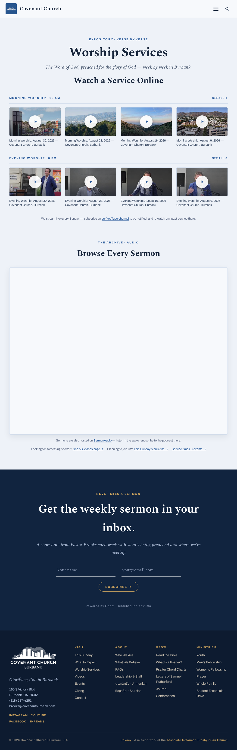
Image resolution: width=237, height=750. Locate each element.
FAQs (119, 669)
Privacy (126, 740)
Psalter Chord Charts (171, 669)
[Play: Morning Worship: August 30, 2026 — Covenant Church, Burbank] (35, 121)
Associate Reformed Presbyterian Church (197, 740)
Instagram (18, 715)
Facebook (17, 721)
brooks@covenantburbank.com (32, 706)
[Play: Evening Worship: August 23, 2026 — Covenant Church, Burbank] (90, 182)
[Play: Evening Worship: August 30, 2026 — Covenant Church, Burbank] (35, 182)
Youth (200, 655)
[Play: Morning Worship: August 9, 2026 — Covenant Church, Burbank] (202, 121)
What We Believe (127, 662)
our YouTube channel (115, 218)
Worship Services (87, 669)
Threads (37, 721)
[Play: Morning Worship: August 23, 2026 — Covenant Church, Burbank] (90, 121)
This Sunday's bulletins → (151, 449)
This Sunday (84, 655)
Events (80, 683)
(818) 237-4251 (20, 700)
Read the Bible (166, 655)
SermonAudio (103, 440)
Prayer (201, 676)
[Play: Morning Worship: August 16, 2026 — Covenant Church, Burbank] (146, 121)
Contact (80, 698)
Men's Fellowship (208, 662)
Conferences (165, 696)
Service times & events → (189, 449)
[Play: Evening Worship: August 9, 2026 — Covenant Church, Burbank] (202, 182)
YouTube (38, 715)
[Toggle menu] (216, 9)
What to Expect (86, 662)
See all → (220, 98)
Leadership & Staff (128, 676)
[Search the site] (227, 8)
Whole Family (206, 683)
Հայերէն (131, 683)
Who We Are (124, 655)
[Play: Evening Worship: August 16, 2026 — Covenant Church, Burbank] (146, 182)
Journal (161, 689)
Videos (80, 676)
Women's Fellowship (211, 669)
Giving (79, 691)
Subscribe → (118, 587)
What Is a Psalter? (169, 662)
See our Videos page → (88, 449)
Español (128, 691)
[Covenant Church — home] (33, 657)
